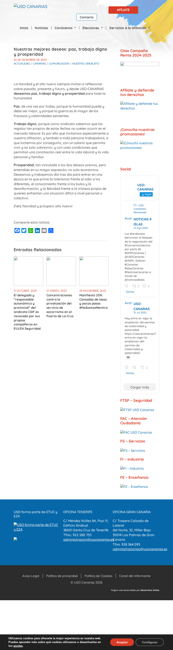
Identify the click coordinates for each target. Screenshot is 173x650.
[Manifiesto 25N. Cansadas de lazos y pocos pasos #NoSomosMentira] (94, 271)
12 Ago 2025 (141, 227)
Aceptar (122, 642)
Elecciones (91, 28)
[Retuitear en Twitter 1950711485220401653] (135, 368)
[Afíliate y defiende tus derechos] (139, 112)
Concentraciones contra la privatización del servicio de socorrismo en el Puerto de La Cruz (59, 305)
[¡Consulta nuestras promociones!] (139, 152)
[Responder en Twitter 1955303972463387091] (127, 286)
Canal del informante (135, 576)
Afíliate (123, 10)
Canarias (39, 63)
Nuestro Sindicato (85, 63)
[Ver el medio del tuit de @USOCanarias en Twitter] (128, 357)
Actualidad (22, 63)
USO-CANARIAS (142, 306)
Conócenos (64, 28)
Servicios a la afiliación (128, 28)
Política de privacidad (62, 576)
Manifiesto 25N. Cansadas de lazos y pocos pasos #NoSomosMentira (93, 301)
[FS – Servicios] (139, 450)
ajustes (18, 645)
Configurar (149, 642)
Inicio (24, 28)
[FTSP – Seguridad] (139, 409)
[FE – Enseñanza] (139, 486)
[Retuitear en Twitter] (135, 205)
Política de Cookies (98, 576)
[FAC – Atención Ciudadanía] (139, 432)
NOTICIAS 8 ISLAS (142, 221)
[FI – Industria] (139, 468)
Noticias (41, 28)
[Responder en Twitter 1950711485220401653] (127, 368)
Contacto (86, 17)
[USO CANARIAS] (30, 7)
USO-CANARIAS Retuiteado (140, 209)
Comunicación (59, 63)
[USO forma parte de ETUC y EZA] (37, 527)
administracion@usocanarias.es (88, 539)
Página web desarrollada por (135, 590)
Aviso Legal (30, 576)
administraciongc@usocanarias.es (140, 549)
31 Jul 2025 (140, 312)
